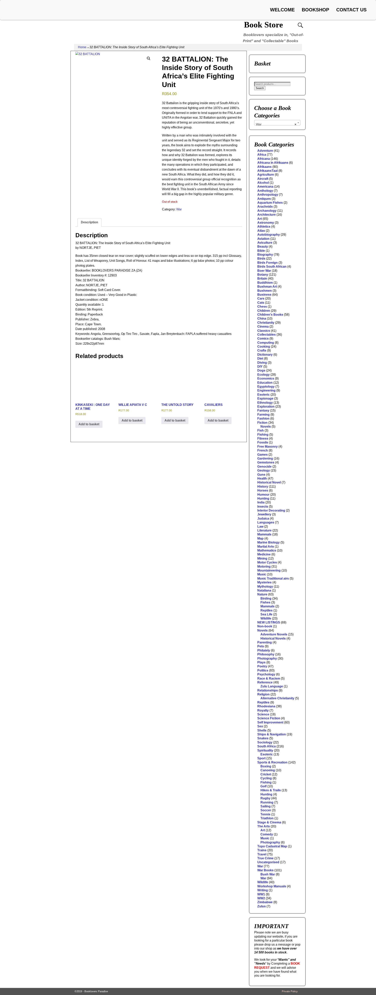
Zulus (261, 906)
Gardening (265, 458)
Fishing (262, 434)
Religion (263, 694)
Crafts (261, 350)
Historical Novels (273, 638)
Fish (260, 430)
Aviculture (264, 242)
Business (264, 294)
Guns (261, 474)
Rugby (265, 798)
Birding (265, 598)
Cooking (263, 346)
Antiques (264, 198)
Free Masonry (267, 446)
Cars (260, 298)
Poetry (262, 666)
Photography (267, 658)
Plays (261, 662)
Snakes (262, 738)
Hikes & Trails (270, 790)
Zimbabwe (265, 902)
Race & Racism (268, 678)
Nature (262, 594)
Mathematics (266, 550)
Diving (262, 362)
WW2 (261, 898)
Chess (262, 306)
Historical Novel (269, 482)
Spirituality (265, 750)
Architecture (266, 214)
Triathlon (267, 818)
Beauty (262, 246)
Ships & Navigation (271, 734)
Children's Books (270, 314)
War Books (265, 870)
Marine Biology (268, 542)
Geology (263, 470)
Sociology (264, 742)
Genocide (264, 466)
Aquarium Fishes (270, 202)
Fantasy (263, 410)
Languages (265, 522)
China (261, 318)
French (262, 450)
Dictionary (265, 354)
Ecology (263, 374)
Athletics (263, 226)
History (262, 486)
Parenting (264, 642)
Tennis (265, 814)
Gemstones (265, 462)
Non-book (264, 626)
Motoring (264, 566)
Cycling (266, 778)
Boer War (264, 270)
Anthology (265, 190)
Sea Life (266, 614)
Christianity (265, 322)
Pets (260, 646)
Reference (265, 682)
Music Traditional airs (273, 578)
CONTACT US (351, 9)
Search (260, 88)
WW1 (261, 894)
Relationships (267, 690)
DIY (260, 366)
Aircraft (262, 178)
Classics (263, 330)
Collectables (266, 334)
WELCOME (282, 9)
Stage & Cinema (269, 822)
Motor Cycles (267, 562)
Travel (261, 854)
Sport (261, 758)
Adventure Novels (273, 634)
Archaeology (267, 210)
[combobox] (277, 122)
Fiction (262, 422)
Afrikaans (264, 166)
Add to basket (89, 424)
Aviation (263, 238)
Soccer (265, 810)
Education (265, 382)
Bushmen (264, 290)
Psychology (266, 674)
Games (262, 454)
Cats (260, 302)
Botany (262, 274)
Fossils (262, 442)
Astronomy (265, 222)
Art (259, 218)
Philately (263, 650)
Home (82, 47)
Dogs (261, 370)
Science (263, 714)
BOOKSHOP (315, 9)
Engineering (266, 390)
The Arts (263, 826)
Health (262, 478)
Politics (262, 670)
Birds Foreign (267, 262)
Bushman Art (267, 286)
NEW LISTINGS (268, 622)
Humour (263, 494)
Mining (262, 558)
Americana (265, 186)
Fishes (265, 602)
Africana (263, 158)
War (179, 209)
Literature (264, 530)
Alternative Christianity (277, 698)
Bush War (267, 874)
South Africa (266, 746)
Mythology (265, 586)
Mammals (264, 534)
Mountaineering (269, 570)
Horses (262, 490)
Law (260, 526)
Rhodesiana (266, 706)
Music (261, 574)
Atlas (261, 230)
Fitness (262, 438)
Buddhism (265, 282)
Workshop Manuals (271, 886)
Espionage (265, 398)
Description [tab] (89, 222)
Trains (262, 850)
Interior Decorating (271, 510)
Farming (263, 414)
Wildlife (265, 618)
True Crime (265, 858)
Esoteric (263, 394)
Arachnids (265, 206)
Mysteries (264, 582)
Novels (265, 426)
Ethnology (265, 402)
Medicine (264, 554)
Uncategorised (268, 862)
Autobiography (268, 234)
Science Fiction (268, 718)
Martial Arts (265, 546)
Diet (260, 358)
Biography (265, 254)
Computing (265, 342)
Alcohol (263, 182)
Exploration (266, 406)
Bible (261, 250)
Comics (263, 338)
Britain (262, 278)
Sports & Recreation (272, 762)
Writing (262, 890)
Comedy (266, 834)
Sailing (265, 806)
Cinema (263, 326)
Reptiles (266, 610)
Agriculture (265, 174)
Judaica (263, 518)
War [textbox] (276, 124)
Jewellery (264, 514)
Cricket (265, 774)
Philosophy (265, 654)
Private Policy (290, 991)
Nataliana (264, 590)
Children (263, 310)
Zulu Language (271, 686)
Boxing (265, 766)
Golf (263, 786)
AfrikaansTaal (267, 170)
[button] (148, 58)
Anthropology (267, 194)
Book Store (263, 24)
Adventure (265, 150)
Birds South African (272, 266)
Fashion (263, 418)
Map (260, 538)
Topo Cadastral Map (272, 846)
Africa (261, 154)
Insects (262, 506)
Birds (261, 258)
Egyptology (266, 386)
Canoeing (267, 770)
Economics (265, 378)
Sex (260, 726)
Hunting (263, 498)
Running (266, 802)
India (261, 502)
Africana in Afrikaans (272, 162)
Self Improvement (270, 722)
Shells (262, 730)
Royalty (263, 710)
